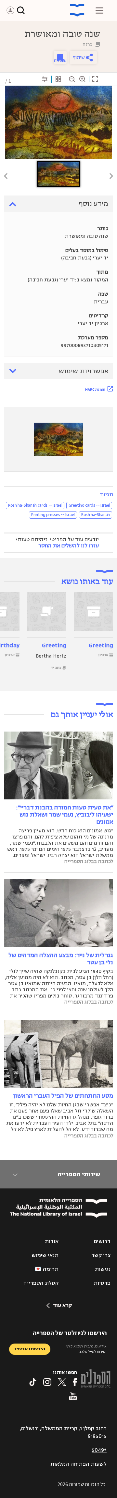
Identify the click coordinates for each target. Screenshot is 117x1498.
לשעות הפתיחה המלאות (78, 1464)
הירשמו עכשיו (29, 1348)
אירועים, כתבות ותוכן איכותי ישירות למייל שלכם (86, 1349)
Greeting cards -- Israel (89, 505)
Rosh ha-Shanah (95, 515)
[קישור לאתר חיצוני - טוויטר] (62, 1382)
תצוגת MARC (95, 389)
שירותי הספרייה (79, 1174)
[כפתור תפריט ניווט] (99, 10)
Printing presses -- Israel (53, 515)
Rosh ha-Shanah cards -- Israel (35, 505)
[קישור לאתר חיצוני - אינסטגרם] (47, 1382)
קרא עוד (62, 1305)
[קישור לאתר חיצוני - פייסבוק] (75, 1382)
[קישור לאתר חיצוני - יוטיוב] (73, 1396)
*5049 (99, 1450)
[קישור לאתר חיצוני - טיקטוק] (33, 1382)
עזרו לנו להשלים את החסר (68, 546)
